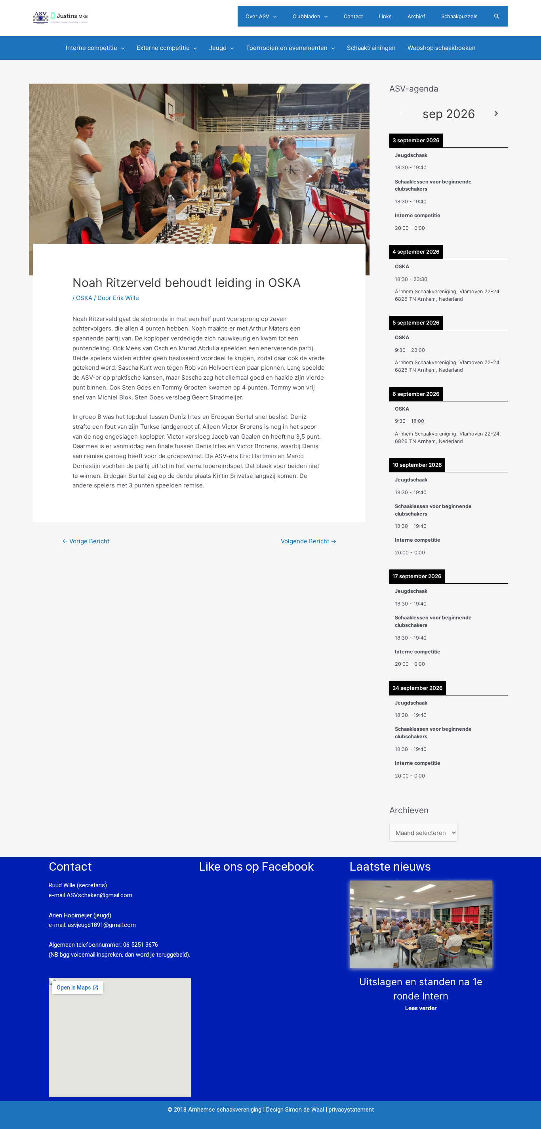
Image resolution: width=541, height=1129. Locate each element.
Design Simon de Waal (295, 1109)
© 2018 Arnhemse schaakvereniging (214, 1109)
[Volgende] (496, 114)
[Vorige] (401, 114)
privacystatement (351, 1109)
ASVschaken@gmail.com (98, 895)
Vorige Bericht (85, 541)
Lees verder (421, 1008)
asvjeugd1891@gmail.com (102, 924)
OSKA (84, 298)
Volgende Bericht (308, 541)
